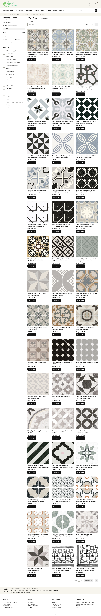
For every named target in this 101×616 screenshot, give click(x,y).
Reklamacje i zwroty (8, 607)
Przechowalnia (55, 605)
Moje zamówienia (56, 604)
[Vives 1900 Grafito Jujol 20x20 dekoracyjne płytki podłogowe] (87, 74)
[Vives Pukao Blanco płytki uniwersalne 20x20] (87, 522)
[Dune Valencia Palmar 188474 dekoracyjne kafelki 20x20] (63, 74)
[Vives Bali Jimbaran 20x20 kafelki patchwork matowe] (87, 281)
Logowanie (54, 602)
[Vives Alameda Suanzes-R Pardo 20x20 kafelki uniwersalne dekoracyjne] (38, 246)
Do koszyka (32, 59)
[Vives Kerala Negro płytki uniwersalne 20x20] (87, 418)
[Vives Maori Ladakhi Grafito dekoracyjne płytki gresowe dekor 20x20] (63, 453)
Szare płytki (9, 83)
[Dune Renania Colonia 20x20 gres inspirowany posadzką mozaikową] (38, 40)
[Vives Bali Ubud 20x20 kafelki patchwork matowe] (38, 384)
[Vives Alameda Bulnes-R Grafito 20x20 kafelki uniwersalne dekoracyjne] (87, 178)
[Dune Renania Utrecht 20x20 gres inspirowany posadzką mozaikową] (87, 40)
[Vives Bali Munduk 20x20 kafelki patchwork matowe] (63, 315)
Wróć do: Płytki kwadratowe (11, 25)
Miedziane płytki (10, 71)
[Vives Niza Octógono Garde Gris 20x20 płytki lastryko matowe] (63, 487)
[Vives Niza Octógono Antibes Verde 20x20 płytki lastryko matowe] (87, 453)
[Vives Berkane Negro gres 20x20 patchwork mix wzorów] (87, 384)
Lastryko (8, 68)
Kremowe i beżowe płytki (12, 65)
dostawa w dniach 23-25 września (15, 102)
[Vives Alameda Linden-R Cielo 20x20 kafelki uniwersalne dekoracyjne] (87, 212)
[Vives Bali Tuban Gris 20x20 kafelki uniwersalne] (87, 350)
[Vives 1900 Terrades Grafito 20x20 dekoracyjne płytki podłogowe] (38, 143)
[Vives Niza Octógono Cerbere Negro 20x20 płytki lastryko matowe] (38, 487)
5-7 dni (7, 96)
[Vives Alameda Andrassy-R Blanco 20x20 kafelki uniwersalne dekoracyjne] (63, 143)
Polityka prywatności (32, 605)
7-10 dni (8, 99)
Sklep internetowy (50, 614)
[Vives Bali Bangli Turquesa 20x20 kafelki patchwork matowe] (87, 246)
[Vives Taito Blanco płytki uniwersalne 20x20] (38, 556)
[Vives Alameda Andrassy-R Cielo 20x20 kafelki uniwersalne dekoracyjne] (87, 143)
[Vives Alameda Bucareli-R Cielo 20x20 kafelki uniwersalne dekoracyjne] (38, 178)
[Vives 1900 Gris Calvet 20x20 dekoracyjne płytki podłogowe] (38, 109)
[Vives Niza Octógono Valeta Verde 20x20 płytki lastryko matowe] (63, 522)
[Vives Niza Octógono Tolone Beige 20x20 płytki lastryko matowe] (38, 522)
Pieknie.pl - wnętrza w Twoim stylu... (11, 14)
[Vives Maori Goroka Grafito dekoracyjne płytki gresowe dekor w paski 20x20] (38, 453)
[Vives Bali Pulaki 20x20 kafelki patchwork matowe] (38, 350)
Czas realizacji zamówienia (10, 602)
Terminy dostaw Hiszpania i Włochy (85, 602)
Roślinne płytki (9, 77)
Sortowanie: (30, 21)
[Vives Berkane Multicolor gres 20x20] (63, 384)
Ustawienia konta (56, 607)
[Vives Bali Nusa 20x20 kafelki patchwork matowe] (87, 315)
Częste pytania (31, 604)
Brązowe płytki (9, 53)
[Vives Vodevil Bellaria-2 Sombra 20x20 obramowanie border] (63, 556)
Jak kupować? (31, 602)
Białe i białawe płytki (11, 50)
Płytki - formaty (24, 14)
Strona (86, 24)
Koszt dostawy (7, 605)
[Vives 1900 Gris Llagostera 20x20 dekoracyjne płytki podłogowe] (63, 109)
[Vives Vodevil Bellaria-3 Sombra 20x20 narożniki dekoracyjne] (87, 556)
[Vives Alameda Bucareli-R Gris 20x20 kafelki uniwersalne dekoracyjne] (63, 178)
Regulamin (30, 607)
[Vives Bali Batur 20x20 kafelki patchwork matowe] (38, 281)
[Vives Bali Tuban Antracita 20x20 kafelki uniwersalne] (63, 350)
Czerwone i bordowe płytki (13, 62)
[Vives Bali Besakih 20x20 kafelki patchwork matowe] (63, 281)
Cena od (5, 39)
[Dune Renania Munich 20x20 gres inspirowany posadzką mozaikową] (63, 40)
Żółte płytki (9, 88)
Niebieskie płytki (10, 74)
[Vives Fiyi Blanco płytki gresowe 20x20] (38, 418)
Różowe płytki (9, 80)
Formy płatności (7, 604)
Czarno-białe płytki (11, 59)
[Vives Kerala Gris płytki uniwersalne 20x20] (63, 418)
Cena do (17, 39)
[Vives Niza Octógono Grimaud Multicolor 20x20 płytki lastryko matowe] (87, 487)
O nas (77, 607)
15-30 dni (8, 105)
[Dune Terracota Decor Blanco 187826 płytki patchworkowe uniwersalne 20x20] (38, 74)
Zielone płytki (9, 85)
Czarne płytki (9, 56)
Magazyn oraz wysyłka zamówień (85, 604)
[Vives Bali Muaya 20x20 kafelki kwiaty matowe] (38, 315)
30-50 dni (8, 108)
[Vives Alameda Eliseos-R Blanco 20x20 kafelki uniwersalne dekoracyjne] (38, 212)
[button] (96, 10)
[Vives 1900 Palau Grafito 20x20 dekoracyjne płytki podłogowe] (87, 109)
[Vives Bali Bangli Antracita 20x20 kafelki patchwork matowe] (63, 246)
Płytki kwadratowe (34, 14)
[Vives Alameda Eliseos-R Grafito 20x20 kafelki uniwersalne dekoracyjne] (63, 212)
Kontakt (78, 605)
